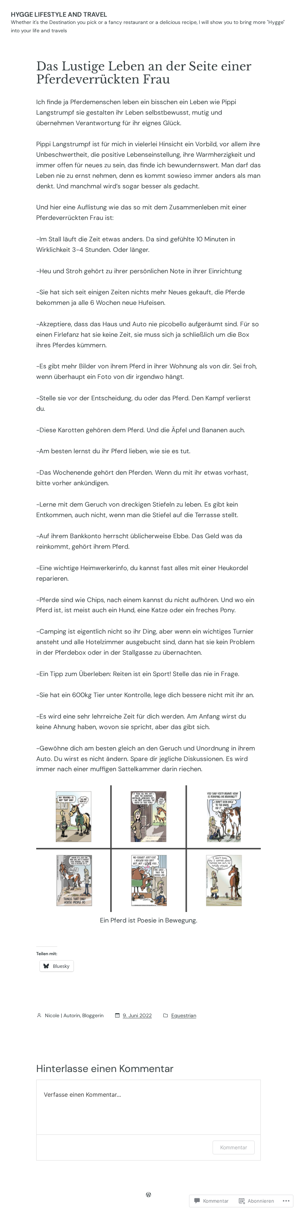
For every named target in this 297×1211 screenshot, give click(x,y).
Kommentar (233, 1147)
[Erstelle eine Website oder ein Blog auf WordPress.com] (148, 1194)
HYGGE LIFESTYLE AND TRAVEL (59, 14)
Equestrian (183, 1015)
